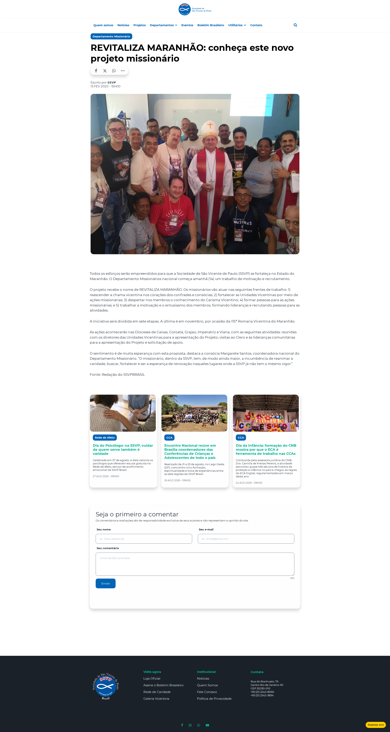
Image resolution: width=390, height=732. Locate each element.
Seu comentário (108, 548)
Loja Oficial (151, 678)
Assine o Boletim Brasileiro (163, 685)
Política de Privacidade (214, 699)
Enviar (105, 583)
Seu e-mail (206, 529)
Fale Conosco (207, 692)
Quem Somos (207, 685)
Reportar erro (376, 724)
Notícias (203, 678)
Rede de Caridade (157, 692)
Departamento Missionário (111, 36)
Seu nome (104, 529)
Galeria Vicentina (156, 699)
